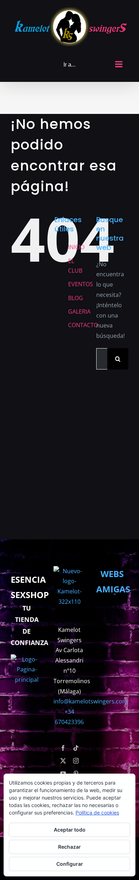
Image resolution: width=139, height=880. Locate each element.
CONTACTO (83, 323)
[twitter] (63, 761)
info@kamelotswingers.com (90, 701)
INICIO (76, 245)
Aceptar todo (70, 830)
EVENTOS (80, 282)
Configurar (69, 864)
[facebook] (63, 748)
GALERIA (79, 309)
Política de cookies (97, 813)
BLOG (75, 296)
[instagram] (76, 761)
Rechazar (69, 847)
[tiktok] (76, 748)
